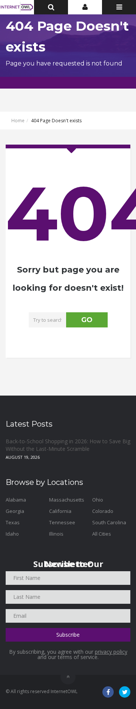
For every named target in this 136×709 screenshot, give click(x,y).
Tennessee (62, 522)
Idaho (12, 533)
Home (18, 120)
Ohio (97, 499)
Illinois (56, 533)
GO (87, 320)
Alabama (16, 499)
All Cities (101, 533)
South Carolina (109, 522)
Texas (13, 522)
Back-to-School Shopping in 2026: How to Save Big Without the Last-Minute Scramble (68, 445)
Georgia (15, 511)
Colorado (102, 511)
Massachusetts (66, 499)
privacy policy (111, 651)
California (60, 511)
